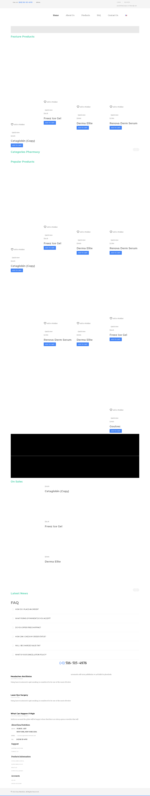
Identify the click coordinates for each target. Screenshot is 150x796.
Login (119, 2)
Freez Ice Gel (52, 118)
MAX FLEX (14, 767)
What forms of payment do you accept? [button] (33, 618)
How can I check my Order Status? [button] (30, 637)
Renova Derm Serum (123, 123)
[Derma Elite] (28, 572)
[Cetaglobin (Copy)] (28, 501)
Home (56, 15)
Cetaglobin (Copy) (23, 140)
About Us (70, 15)
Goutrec (115, 426)
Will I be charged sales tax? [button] (27, 646)
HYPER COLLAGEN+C (17, 771)
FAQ (99, 15)
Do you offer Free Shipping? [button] (28, 627)
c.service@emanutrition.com (26, 735)
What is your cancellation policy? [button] (30, 655)
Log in (13, 780)
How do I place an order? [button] (27, 609)
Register (127, 2)
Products (85, 15)
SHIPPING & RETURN (17, 748)
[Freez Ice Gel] (28, 537)
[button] (126, 6)
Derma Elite (85, 123)
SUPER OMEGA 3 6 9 (17, 764)
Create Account (16, 783)
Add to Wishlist (19, 125)
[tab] (77, 609)
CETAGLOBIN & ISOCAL (17, 761)
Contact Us (113, 15)
